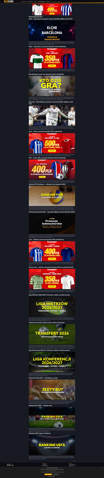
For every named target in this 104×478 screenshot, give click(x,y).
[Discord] (9, 465)
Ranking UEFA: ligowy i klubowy (40, 433)
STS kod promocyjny (71, 465)
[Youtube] (12, 465)
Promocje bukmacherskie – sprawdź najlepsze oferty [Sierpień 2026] (52, 212)
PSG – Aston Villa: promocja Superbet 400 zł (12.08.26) (47, 158)
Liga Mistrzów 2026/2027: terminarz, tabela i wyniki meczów (49, 295)
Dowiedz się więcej (54, 470)
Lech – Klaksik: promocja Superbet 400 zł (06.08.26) (46, 239)
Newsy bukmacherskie (54, 1)
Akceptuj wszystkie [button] (48, 474)
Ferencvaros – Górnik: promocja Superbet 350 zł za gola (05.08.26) (51, 267)
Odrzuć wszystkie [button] (55, 474)
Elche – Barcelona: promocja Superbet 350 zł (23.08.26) (47, 46)
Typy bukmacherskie (30, 1)
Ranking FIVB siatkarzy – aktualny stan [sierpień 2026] (47, 184)
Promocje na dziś (44, 464)
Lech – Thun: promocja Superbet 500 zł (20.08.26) (45, 131)
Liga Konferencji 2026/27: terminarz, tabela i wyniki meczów (49, 350)
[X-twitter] (11, 465)
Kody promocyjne (23, 1)
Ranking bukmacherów (45, 465)
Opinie (59, 1)
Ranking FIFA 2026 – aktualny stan (40, 405)
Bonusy (35, 1)
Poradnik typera (48, 1)
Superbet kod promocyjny (72, 464)
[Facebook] (8, 465)
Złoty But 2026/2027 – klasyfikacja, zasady (43, 378)
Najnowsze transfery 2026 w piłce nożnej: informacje (47, 322)
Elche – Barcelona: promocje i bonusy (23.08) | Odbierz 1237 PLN (50, 19)
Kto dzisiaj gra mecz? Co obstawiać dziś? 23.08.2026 (46, 74)
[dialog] (52, 472)
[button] (19, 1)
